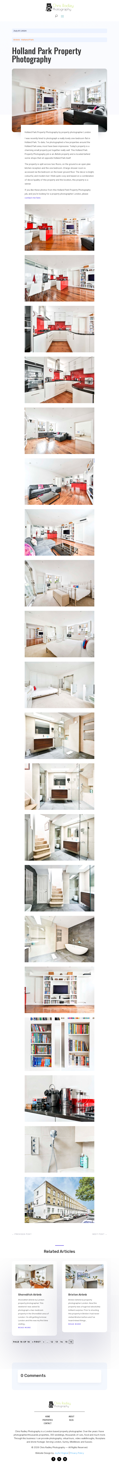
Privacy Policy (77, 1453)
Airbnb (16, 40)
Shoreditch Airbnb (30, 1294)
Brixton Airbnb (77, 1294)
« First (36, 1342)
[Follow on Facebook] (53, 1459)
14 (61, 1342)
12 (52, 1342)
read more (24, 1328)
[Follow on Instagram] (65, 1459)
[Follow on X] (59, 1459)
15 (66, 1342)
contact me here (32, 197)
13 (56, 1342)
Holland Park (27, 40)
